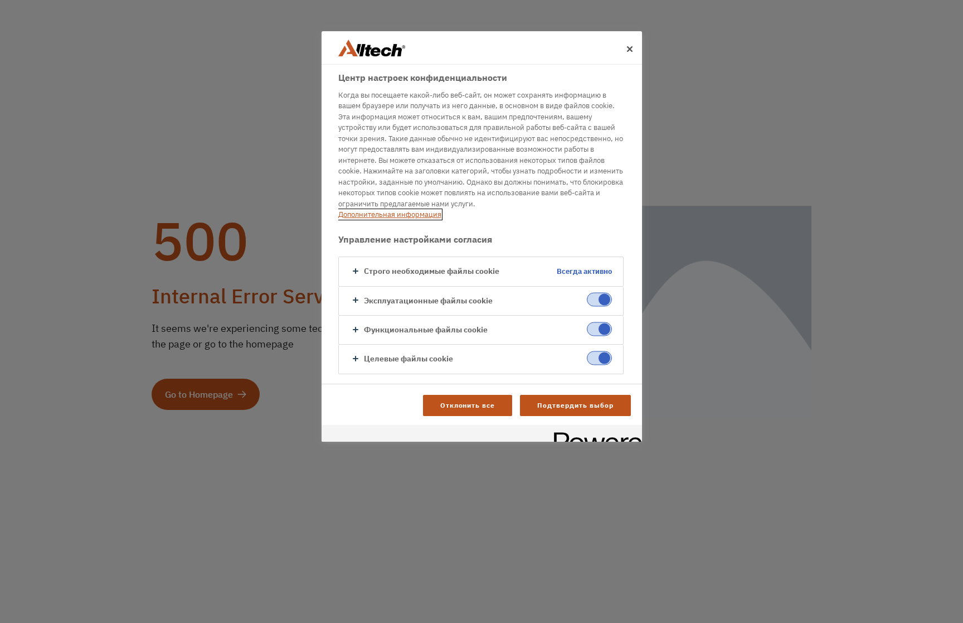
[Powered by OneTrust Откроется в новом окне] (594, 435)
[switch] (599, 300)
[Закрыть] (629, 49)
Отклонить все (467, 405)
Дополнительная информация (389, 214)
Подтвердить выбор (575, 405)
